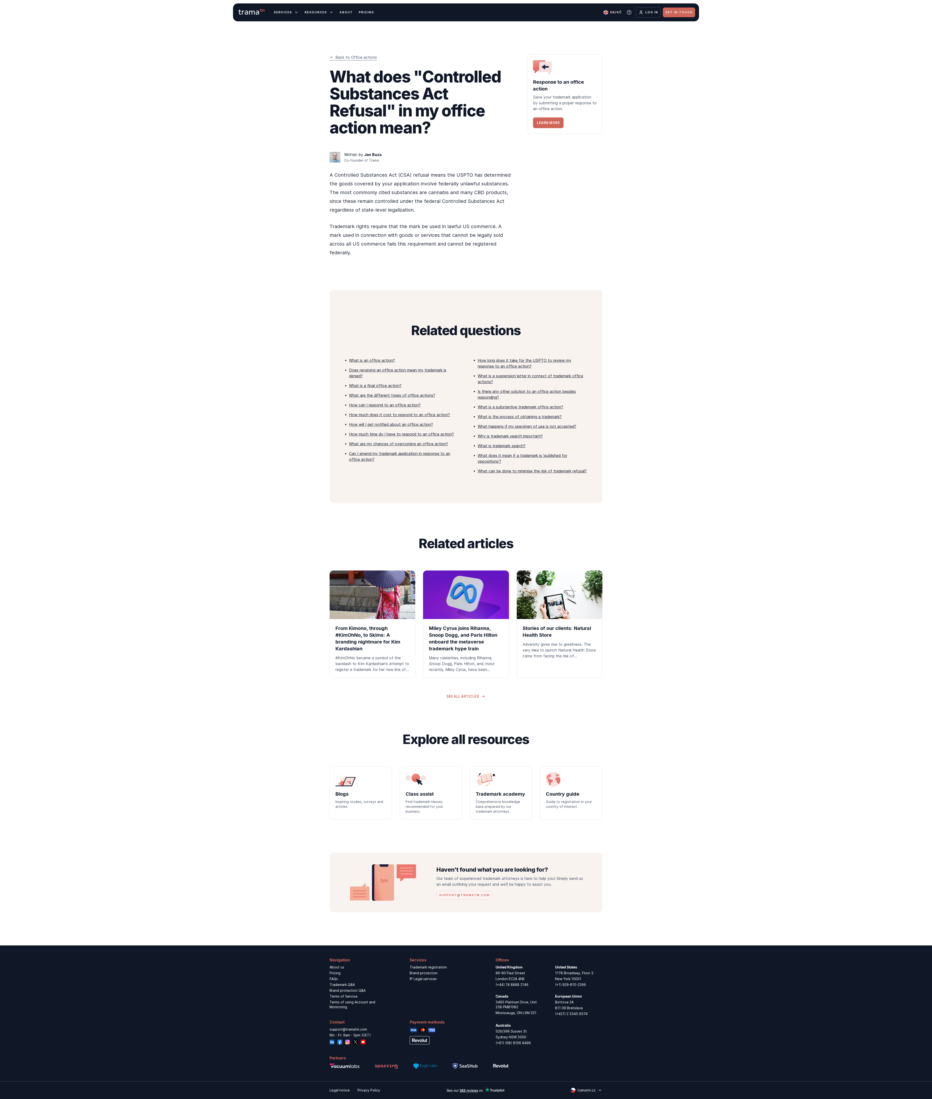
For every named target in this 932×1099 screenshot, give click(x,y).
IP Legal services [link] (423, 979)
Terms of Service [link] (344, 996)
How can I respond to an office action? (385, 405)
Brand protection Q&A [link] (348, 990)
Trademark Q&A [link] (342, 985)
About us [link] (337, 967)
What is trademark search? (501, 445)
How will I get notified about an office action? (391, 424)
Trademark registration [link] (428, 967)
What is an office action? (372, 360)
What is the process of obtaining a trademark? (520, 416)
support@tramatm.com (348, 1029)
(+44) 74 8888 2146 (512, 985)
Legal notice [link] (340, 1090)
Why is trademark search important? (510, 436)
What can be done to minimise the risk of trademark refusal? (532, 471)
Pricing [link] (335, 973)
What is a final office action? (375, 385)
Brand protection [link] (424, 973)
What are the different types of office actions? (392, 395)
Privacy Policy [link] (369, 1090)
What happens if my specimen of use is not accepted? (527, 426)
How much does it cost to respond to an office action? (399, 414)
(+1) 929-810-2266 (570, 985)
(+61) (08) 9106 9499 (513, 1043)
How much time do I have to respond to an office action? (401, 434)
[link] (564, 94)
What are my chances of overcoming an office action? (398, 443)
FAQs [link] (334, 979)
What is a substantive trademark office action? (520, 407)
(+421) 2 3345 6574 (571, 1014)
